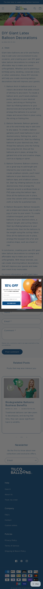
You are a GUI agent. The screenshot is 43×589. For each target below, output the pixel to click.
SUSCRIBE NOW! (11, 303)
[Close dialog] (40, 280)
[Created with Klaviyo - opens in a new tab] (21, 309)
